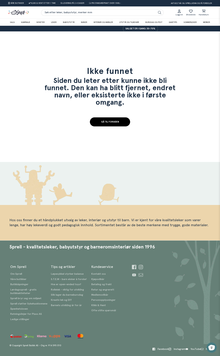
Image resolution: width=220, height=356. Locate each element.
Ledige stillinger (19, 319)
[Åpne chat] (211, 347)
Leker (54, 22)
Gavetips (173, 22)
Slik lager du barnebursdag (67, 295)
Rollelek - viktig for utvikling (67, 289)
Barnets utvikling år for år (66, 305)
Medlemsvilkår (99, 295)
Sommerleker (190, 22)
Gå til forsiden (110, 122)
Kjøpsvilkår (97, 279)
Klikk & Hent (98, 305)
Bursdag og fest (153, 22)
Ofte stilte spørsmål (103, 310)
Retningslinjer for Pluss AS (26, 314)
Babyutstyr (69, 22)
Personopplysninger (103, 300)
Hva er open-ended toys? (66, 284)
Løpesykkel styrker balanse (67, 274)
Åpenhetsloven (19, 309)
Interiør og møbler (103, 22)
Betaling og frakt (101, 284)
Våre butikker (18, 279)
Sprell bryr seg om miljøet (25, 298)
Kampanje (25, 22)
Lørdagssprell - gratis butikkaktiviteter (23, 291)
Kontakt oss (98, 274)
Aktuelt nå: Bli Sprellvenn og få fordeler (191, 3)
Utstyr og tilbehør (129, 22)
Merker (206, 22)
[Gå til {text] (134, 267)
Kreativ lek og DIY (61, 300)
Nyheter (41, 22)
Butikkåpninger (19, 284)
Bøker (84, 22)
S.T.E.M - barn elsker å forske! (69, 279)
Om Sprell (16, 274)
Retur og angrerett (102, 289)
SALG (12, 22)
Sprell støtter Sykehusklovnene (28, 303)
